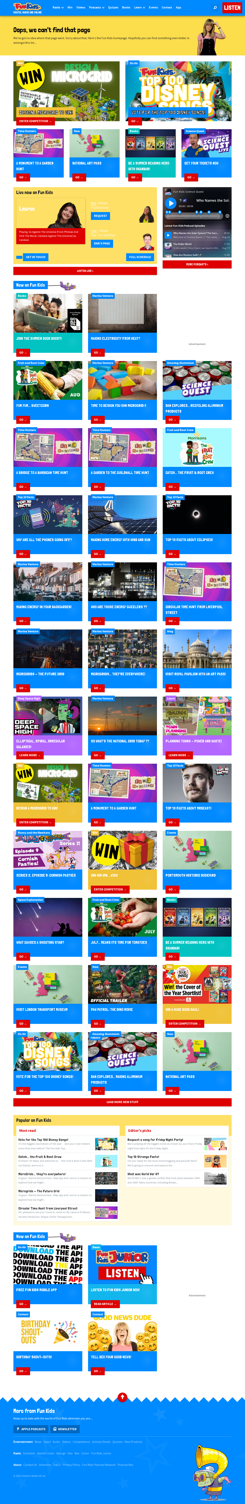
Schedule (29, 1453)
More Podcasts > (197, 264)
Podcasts (95, 8)
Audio (56, 1442)
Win (70, 8)
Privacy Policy (71, 1465)
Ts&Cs (57, 1465)
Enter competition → (35, 121)
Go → (135, 121)
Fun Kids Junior (101, 1453)
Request (100, 216)
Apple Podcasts (33, 1429)
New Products (133, 1442)
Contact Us (30, 1465)
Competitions (81, 1442)
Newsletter (67, 1429)
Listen (232, 7)
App (178, 8)
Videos (80, 8)
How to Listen (45, 1453)
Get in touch (35, 257)
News (38, 1442)
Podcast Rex (125, 1465)
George (61, 1453)
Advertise (45, 1465)
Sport (47, 1442)
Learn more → (30, 755)
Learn (138, 8)
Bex (77, 1453)
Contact (167, 8)
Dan (70, 1453)
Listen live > (85, 271)
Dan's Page (102, 243)
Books (126, 8)
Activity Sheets (101, 1442)
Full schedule (140, 257)
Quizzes (113, 8)
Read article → (105, 1304)
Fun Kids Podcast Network (99, 1465)
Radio (57, 8)
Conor (85, 1453)
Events (153, 8)
